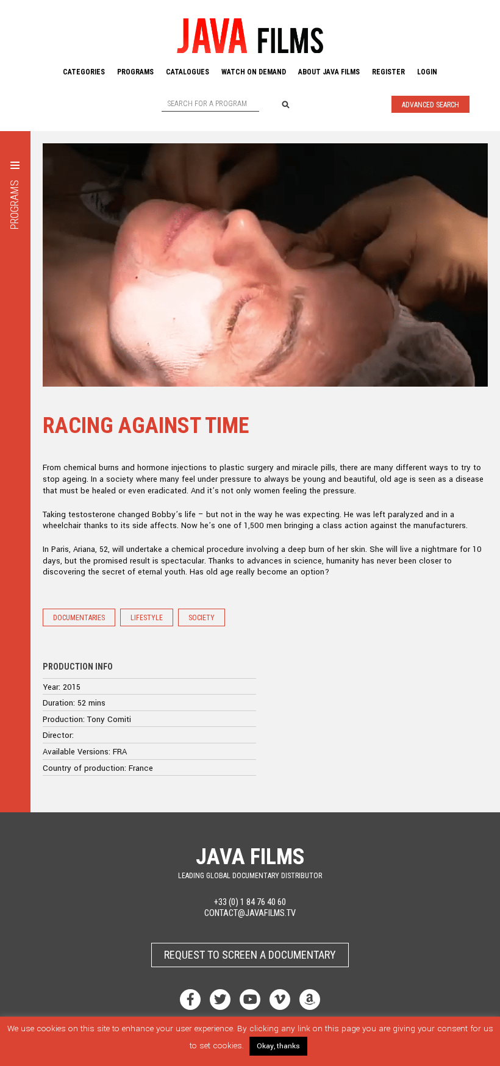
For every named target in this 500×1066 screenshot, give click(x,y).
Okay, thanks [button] (278, 1046)
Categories (84, 72)
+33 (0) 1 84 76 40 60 (250, 902)
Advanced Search (430, 105)
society (201, 617)
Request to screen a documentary (250, 954)
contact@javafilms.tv (250, 913)
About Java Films (329, 72)
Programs (135, 72)
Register (388, 72)
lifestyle (146, 617)
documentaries (79, 617)
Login (427, 72)
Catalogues (187, 72)
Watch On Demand (253, 72)
